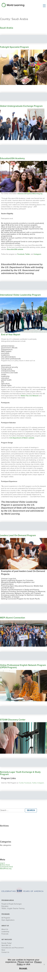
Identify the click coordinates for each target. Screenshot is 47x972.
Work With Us (6, 945)
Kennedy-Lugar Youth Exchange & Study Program (20, 773)
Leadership (5, 932)
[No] (44, 964)
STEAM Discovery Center (12, 719)
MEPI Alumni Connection (12, 617)
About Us (4, 929)
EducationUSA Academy (12, 158)
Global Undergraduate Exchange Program (21, 106)
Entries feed (5, 865)
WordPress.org (5, 868)
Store (3, 950)
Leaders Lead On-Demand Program (18, 535)
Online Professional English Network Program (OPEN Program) (23, 666)
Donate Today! (6, 943)
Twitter (34, 783)
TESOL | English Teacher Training (12, 908)
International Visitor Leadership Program (20, 295)
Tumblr (21, 783)
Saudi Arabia (6, 28)
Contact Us (5, 952)
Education (4, 906)
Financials (4, 934)
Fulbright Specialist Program (14, 47)
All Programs (5, 918)
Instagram (40, 783)
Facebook (27, 783)
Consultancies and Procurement (12, 948)
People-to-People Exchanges (11, 904)
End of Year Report (10, 334)
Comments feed (6, 867)
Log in (2, 863)
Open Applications (7, 920)
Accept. (23, 968)
